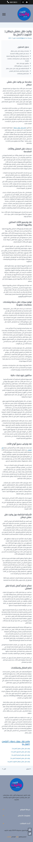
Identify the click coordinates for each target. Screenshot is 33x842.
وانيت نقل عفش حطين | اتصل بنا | (21, 748)
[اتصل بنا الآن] (30, 833)
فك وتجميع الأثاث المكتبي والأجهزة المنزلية (17, 56)
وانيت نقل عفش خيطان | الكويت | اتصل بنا (16, 742)
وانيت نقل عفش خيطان (19, 128)
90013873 (13, 2)
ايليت (17, 836)
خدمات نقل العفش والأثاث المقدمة (19, 53)
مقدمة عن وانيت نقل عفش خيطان (20, 51)
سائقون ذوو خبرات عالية (23, 63)
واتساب (9, 836)
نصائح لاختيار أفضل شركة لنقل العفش (19, 71)
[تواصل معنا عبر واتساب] (30, 830)
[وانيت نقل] (24, 14)
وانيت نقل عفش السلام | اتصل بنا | (21, 755)
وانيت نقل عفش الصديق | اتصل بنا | (20, 751)
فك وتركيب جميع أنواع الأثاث (21, 66)
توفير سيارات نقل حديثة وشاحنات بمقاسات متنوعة (18, 59)
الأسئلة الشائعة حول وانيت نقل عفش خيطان (17, 68)
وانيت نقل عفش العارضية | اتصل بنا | (20, 758)
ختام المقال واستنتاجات (23, 73)
